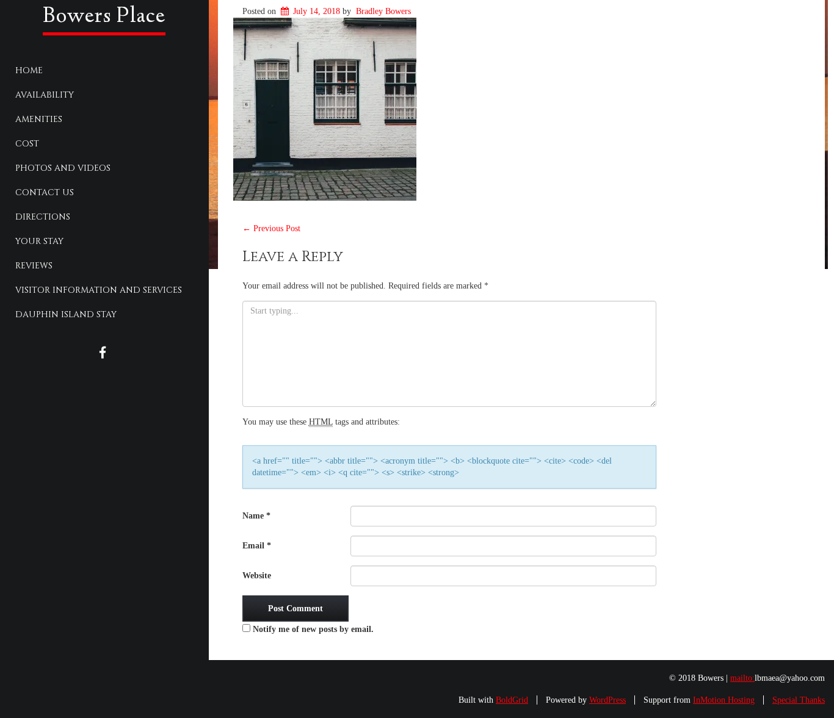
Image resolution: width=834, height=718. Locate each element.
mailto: (742, 678)
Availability (44, 95)
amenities (38, 119)
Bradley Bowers (383, 11)
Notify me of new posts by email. (313, 629)
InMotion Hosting (724, 700)
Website (256, 575)
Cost (27, 143)
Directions (42, 217)
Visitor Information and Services (98, 290)
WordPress (607, 700)
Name (256, 515)
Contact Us (44, 192)
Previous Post (271, 228)
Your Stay (39, 241)
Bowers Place (104, 17)
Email (256, 545)
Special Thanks (798, 700)
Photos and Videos (63, 168)
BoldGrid (512, 700)
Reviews (34, 265)
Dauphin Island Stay (66, 314)
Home (29, 70)
